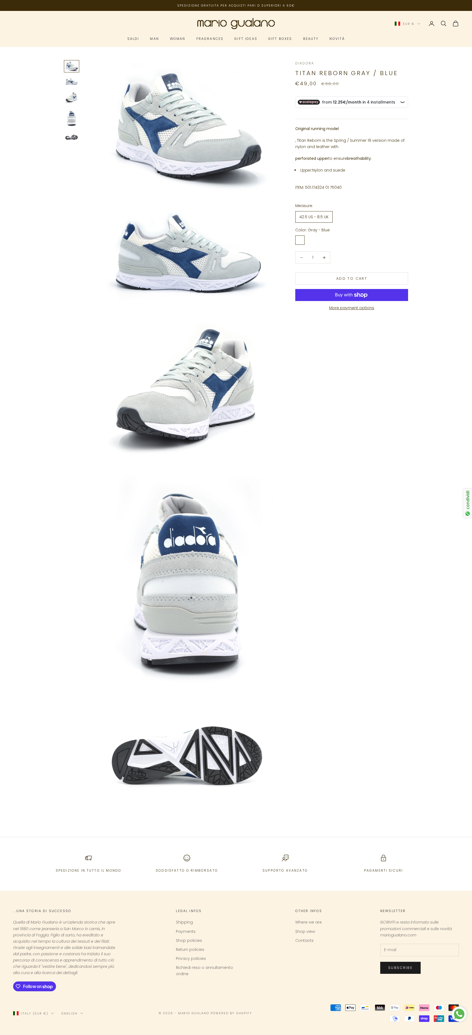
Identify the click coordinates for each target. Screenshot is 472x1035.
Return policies (190, 949)
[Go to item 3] (71, 97)
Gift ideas (245, 39)
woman (177, 39)
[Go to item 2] (71, 81)
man (154, 39)
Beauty (311, 39)
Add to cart (351, 278)
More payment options (351, 308)
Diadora (304, 63)
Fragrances (210, 39)
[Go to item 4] (71, 118)
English (69, 1013)
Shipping (184, 922)
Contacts (304, 940)
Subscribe (400, 967)
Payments (186, 931)
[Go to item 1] (71, 66)
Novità (337, 39)
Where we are (308, 922)
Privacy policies (191, 958)
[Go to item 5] (71, 137)
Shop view (305, 931)
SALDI (133, 39)
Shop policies (189, 940)
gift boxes (280, 39)
